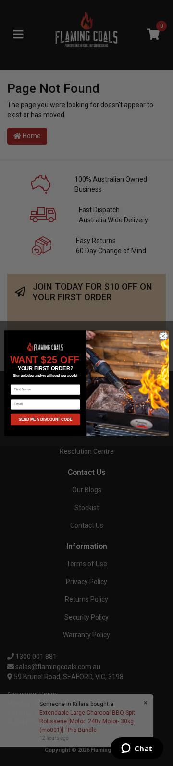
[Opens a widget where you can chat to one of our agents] (136, 749)
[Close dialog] (163, 335)
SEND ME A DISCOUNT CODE (46, 419)
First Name (19, 380)
